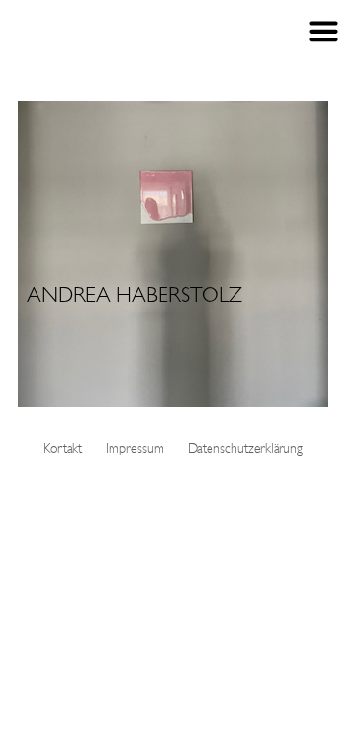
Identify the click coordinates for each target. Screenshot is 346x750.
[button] (173, 254)
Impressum (134, 449)
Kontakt (63, 449)
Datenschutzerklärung (246, 449)
